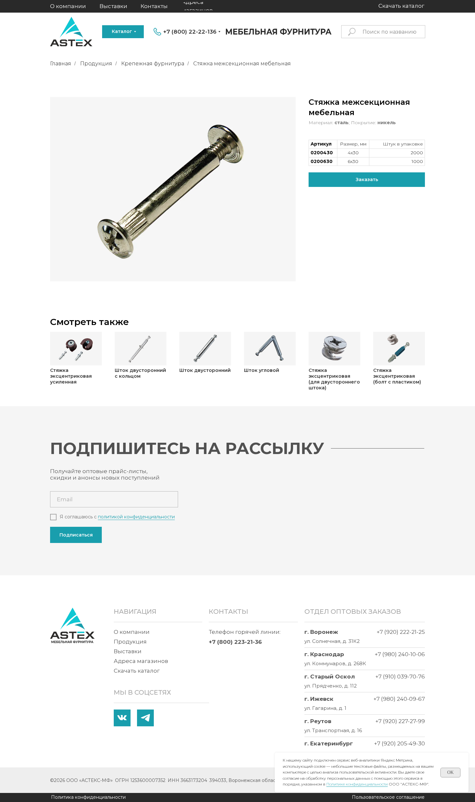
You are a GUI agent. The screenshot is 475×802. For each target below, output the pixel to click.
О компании (132, 632)
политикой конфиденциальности (136, 517)
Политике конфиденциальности (357, 784)
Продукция (96, 63)
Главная (60, 63)
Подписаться (76, 535)
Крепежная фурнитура (152, 63)
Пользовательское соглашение (388, 797)
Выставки (128, 651)
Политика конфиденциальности (88, 797)
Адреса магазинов (141, 661)
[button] (367, 179)
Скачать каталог (137, 670)
